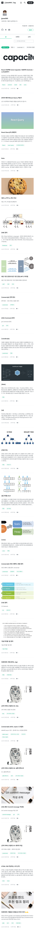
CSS (3, 881)
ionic (25, 84)
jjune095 (4, 18)
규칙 (18, 814)
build (15, 84)
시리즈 (17, 37)
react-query (11, 145)
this (3, 713)
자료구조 (9, 464)
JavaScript (20, 47)
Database (4, 245)
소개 (29, 37)
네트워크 (8, 610)
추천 (12, 923)
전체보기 (5, 47)
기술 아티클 (4, 649)
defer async (5, 734)
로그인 (30, 3)
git (3, 325)
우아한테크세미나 (20, 145)
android (10, 84)
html (8, 881)
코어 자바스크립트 (11, 713)
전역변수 (12, 304)
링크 (8, 923)
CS (3, 610)
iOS (20, 84)
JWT (3, 284)
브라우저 (23, 734)
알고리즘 (9, 508)
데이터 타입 (12, 853)
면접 (13, 47)
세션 (8, 284)
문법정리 (12, 571)
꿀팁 (3, 923)
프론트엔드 (9, 675)
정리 (11, 245)
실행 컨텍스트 (5, 775)
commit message (6, 814)
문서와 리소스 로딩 (15, 734)
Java (3, 550)
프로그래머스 (19, 571)
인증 (13, 284)
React (3, 84)
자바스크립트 (5, 737)
